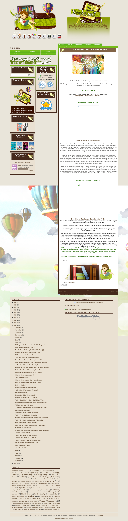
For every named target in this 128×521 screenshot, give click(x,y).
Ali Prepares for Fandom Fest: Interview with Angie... (31, 362)
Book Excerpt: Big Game (22, 445)
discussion (17, 509)
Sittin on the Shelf (20, 385)
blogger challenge (17, 507)
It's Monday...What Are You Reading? (90, 49)
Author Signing (38, 481)
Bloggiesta (15, 483)
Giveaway (56, 490)
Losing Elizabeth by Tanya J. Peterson (88, 95)
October (17, 332)
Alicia (19, 165)
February (18, 458)
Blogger (101, 515)
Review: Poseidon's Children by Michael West (29, 400)
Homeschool (32, 54)
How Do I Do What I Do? (35, 492)
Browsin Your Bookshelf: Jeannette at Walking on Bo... (32, 430)
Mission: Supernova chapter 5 (24, 375)
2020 (15, 305)
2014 (15, 320)
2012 (15, 325)
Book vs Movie (54, 483)
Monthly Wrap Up (39, 494)
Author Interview (26, 481)
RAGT (13, 496)
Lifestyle (48, 54)
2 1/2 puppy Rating (47, 470)
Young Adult (26, 505)
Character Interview (40, 485)
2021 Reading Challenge (22, 162)
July (16, 340)
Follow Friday (45, 490)
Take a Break (23, 501)
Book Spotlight (42, 483)
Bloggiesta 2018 (24, 483)
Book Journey (102, 81)
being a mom (55, 505)
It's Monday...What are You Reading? (26, 390)
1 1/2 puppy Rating (25, 470)
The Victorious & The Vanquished (21, 503)
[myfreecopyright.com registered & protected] (88, 302)
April (16, 453)
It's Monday (50, 492)
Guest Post (20, 492)
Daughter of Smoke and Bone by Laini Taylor (88, 219)
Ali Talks (17, 51)
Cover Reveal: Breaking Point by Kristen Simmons (30, 360)
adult (36, 505)
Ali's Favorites (17, 54)
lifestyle (55, 509)
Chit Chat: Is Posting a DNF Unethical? (27, 357)
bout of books (55, 507)
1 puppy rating (35, 470)
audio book (45, 505)
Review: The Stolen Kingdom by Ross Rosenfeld (30, 370)
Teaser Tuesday (47, 501)
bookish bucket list (44, 507)
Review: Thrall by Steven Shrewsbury (26, 415)
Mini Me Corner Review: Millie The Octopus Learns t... (31, 402)
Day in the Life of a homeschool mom (40, 487)
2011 (15, 463)
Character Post (50, 485)
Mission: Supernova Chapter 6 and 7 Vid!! (28, 352)
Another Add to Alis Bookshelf (43, 479)
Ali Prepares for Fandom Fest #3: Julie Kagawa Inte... (31, 345)
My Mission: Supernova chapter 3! (25, 387)
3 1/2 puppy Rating (32, 472)
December (18, 327)
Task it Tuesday (34, 501)
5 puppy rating (41, 474)
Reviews (48, 51)
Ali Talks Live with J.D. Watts (24, 405)
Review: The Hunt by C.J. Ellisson (25, 437)
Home (88, 290)
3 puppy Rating (45, 472)
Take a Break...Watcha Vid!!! (23, 427)
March (17, 455)
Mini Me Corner (26, 494)
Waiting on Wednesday (52, 503)
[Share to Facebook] (66, 285)
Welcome (17, 505)
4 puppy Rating (26, 474)
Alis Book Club (26, 479)
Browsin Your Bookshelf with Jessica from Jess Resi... (32, 417)
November (18, 330)
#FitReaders (15, 470)
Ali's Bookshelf (59, 518)
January (17, 460)
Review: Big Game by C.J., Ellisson (26, 435)
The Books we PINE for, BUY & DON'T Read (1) (29, 350)
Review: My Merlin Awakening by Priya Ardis (29, 420)
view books (30, 172)
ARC (53, 474)
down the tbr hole (29, 509)
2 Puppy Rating (20, 472)
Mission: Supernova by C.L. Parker (26, 397)
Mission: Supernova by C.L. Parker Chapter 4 (29, 380)
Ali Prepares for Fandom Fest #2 (25, 347)
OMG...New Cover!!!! (21, 377)
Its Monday (71, 282)
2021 (15, 302)
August (17, 337)
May (16, 450)
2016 (15, 315)
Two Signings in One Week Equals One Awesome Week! (32, 367)
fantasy (38, 509)
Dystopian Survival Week (20, 489)
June (16, 342)
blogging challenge (31, 507)
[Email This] (61, 285)
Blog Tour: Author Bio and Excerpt (25, 422)
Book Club (32, 483)
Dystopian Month (56, 487)
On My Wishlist (52, 494)
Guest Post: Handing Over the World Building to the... (31, 407)
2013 (15, 322)
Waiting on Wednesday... (22, 410)
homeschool (47, 509)
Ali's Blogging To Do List (50, 477)
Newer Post (62, 291)
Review (31, 496)
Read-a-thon (20, 496)
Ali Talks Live (34, 477)
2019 (15, 307)
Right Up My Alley (46, 496)
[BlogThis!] (63, 285)
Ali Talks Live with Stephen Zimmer (26, 355)
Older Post (114, 291)
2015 (15, 317)
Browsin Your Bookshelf (22, 432)
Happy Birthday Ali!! (21, 392)
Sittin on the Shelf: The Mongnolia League (28, 382)
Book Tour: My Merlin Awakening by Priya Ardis (30, 425)
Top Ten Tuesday (36, 503)
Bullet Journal (30, 485)
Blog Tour (49, 481)
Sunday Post (36, 498)
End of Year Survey (34, 489)
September (18, 335)
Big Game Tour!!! (20, 447)
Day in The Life (23, 487)
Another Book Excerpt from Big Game (26, 442)
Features (32, 51)
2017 (15, 312)
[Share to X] (65, 285)
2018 (15, 310)
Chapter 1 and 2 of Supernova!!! (25, 395)
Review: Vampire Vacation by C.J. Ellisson (28, 440)
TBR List (45, 498)
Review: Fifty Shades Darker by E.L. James (28, 372)
